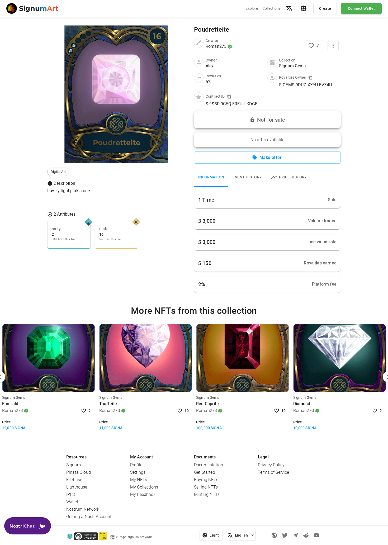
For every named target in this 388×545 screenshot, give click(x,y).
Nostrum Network (82, 509)
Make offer (270, 157)
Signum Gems (13, 397)
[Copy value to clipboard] (310, 77)
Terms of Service (273, 472)
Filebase (74, 479)
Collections (271, 8)
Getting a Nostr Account (88, 516)
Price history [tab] (293, 177)
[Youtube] (316, 535)
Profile (136, 464)
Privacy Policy (271, 464)
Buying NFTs (206, 479)
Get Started (204, 472)
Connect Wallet (361, 8)
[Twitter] (285, 535)
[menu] (289, 8)
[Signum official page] (274, 535)
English (241, 535)
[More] (333, 45)
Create (325, 8)
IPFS (70, 494)
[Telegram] (295, 535)
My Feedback (142, 494)
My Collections (144, 487)
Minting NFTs (207, 494)
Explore (251, 8)
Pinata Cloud (78, 472)
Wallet (72, 501)
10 (186, 411)
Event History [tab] (247, 177)
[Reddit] (306, 535)
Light (214, 535)
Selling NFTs (206, 487)
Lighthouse (76, 487)
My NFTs (138, 479)
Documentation (208, 464)
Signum (73, 464)
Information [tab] (211, 177)
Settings (137, 472)
